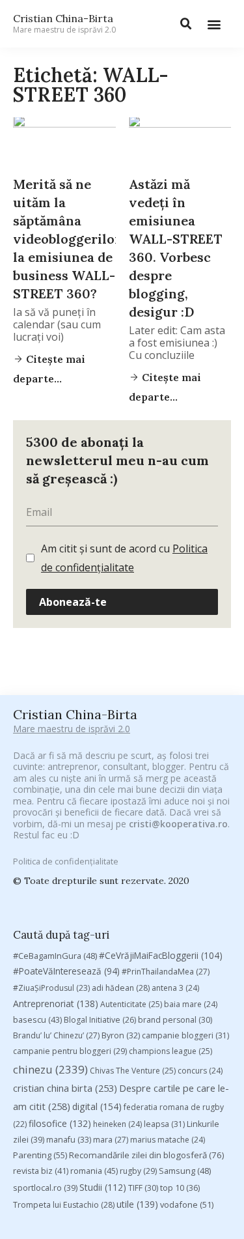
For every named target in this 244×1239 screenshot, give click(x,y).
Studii (102, 1187)
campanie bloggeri (185, 1035)
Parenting (40, 1155)
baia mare (190, 1004)
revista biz (40, 1170)
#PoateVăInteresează (66, 971)
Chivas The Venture (133, 1070)
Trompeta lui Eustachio (64, 1204)
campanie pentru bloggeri (70, 1051)
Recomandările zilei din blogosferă (146, 1155)
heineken (117, 1124)
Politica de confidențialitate (65, 861)
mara (110, 1139)
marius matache (167, 1139)
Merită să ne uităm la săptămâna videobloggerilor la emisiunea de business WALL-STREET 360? (67, 239)
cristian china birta (65, 1087)
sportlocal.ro (45, 1187)
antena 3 (175, 987)
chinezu (50, 1069)
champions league (170, 1051)
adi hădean (121, 987)
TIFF (143, 1187)
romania (94, 1170)
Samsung (185, 1170)
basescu (37, 1019)
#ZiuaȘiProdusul (51, 987)
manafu (68, 1139)
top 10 (180, 1187)
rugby (138, 1170)
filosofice (60, 1123)
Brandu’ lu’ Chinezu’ (56, 1035)
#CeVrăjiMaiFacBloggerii (161, 955)
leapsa (164, 1124)
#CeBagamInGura (55, 955)
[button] (213, 24)
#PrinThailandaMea (166, 971)
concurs (200, 1070)
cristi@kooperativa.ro (178, 824)
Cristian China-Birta (64, 23)
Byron (121, 1035)
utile (137, 1204)
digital (97, 1106)
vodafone (186, 1204)
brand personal (175, 1019)
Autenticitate (131, 1004)
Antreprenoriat (55, 1003)
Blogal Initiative (100, 1019)
